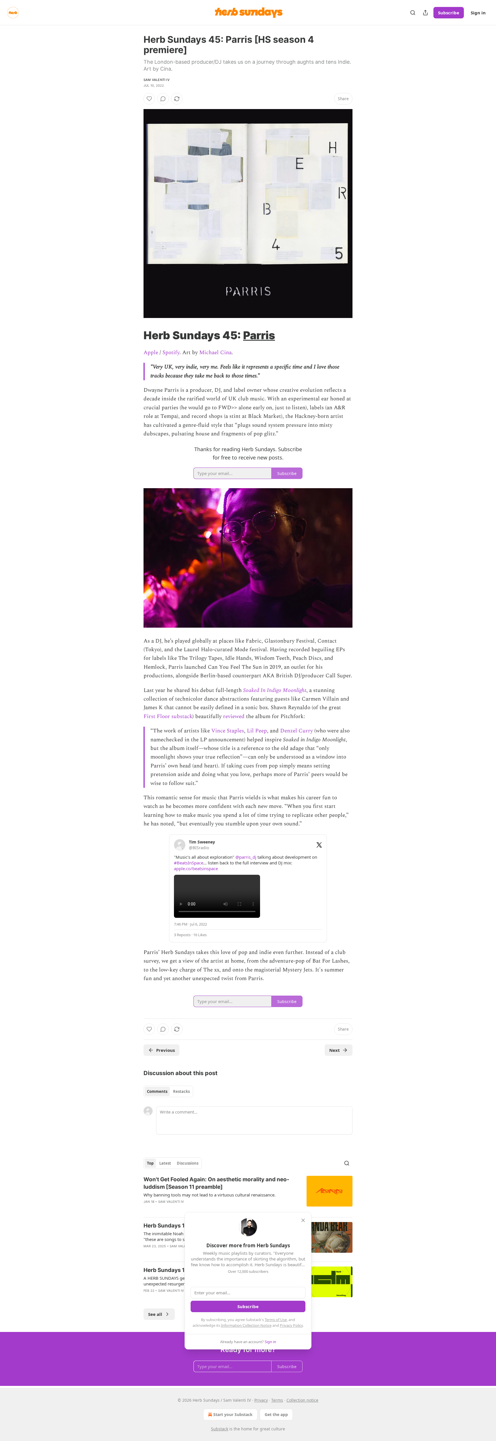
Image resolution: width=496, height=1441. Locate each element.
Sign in (478, 12)
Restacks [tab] (181, 1091)
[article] (248, 1194)
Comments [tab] (157, 1091)
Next (334, 1050)
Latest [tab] (165, 1163)
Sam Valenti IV (157, 80)
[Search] (412, 12)
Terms (277, 1400)
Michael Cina (215, 352)
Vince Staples (227, 731)
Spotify (170, 352)
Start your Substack (233, 1414)
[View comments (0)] (163, 98)
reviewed (234, 716)
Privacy (261, 1400)
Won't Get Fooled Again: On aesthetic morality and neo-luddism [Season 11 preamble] (216, 1183)
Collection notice (302, 1400)
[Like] (149, 98)
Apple (151, 352)
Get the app (276, 1414)
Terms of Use (276, 1319)
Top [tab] (150, 1163)
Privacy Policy (291, 1325)
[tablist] (168, 1091)
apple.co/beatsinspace (196, 868)
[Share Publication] (425, 12)
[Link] (135, 335)
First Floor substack (168, 716)
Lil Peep (257, 731)
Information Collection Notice (246, 1325)
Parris (259, 335)
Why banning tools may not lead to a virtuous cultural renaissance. (210, 1195)
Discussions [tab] (187, 1163)
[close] (303, 1220)
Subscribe (448, 12)
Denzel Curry (296, 731)
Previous (165, 1050)
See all (155, 1314)
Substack (219, 1429)
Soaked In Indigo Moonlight (274, 690)
